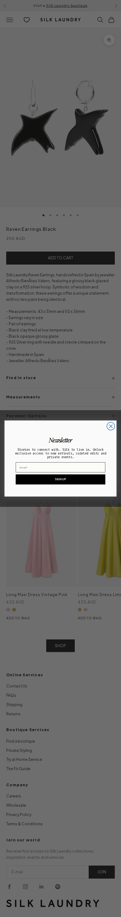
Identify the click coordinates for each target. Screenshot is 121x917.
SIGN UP (60, 479)
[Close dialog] (111, 426)
